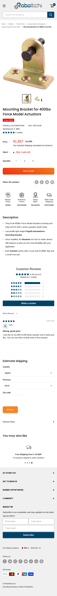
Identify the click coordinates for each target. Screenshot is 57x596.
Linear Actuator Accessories (10, 27)
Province (7, 380)
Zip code (7, 392)
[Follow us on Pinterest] (20, 561)
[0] (52, 6)
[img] (9, 321)
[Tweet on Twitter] (47, 182)
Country (6, 367)
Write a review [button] (28, 303)
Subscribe (28, 535)
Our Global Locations (11, 548)
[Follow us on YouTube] (26, 561)
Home (3, 24)
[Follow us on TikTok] (31, 561)
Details (8, 205)
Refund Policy (9, 422)
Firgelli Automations (13, 126)
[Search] (50, 15)
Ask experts (35, 205)
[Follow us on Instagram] (15, 561)
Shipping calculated (33, 145)
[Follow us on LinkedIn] (36, 561)
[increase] (33, 161)
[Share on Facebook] (36, 182)
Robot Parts (21, 24)
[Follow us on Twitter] (10, 561)
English (35, 548)
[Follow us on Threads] (41, 561)
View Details (21, 205)
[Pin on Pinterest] (42, 182)
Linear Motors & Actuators (36, 24)
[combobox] (25, 15)
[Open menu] (4, 6)
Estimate (10, 410)
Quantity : (7, 161)
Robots (11, 24)
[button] (9, 132)
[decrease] (16, 161)
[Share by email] (52, 182)
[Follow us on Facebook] (5, 561)
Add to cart (28, 171)
